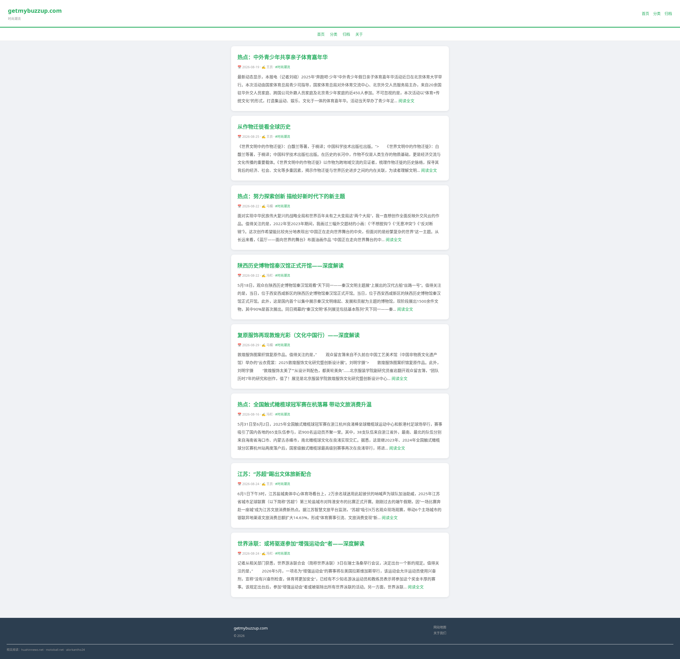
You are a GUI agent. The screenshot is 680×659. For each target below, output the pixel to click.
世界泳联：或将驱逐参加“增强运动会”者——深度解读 (300, 543)
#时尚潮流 (282, 67)
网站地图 (440, 627)
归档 (668, 13)
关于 (359, 34)
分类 (657, 13)
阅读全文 (406, 100)
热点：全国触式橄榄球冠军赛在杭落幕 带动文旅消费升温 (304, 404)
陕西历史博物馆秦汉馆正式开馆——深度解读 (290, 265)
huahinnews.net (32, 650)
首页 (645, 13)
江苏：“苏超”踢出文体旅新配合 (274, 474)
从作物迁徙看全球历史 (264, 126)
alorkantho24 (75, 650)
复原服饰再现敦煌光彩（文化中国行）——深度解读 (298, 335)
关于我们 (440, 633)
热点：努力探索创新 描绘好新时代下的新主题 (291, 196)
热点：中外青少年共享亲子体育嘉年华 (282, 57)
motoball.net (55, 650)
